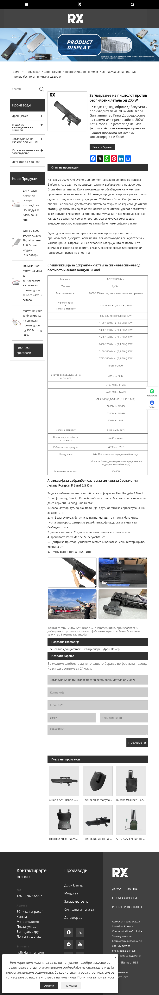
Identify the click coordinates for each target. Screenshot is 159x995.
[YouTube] (80, 944)
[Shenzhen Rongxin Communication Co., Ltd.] (76, 18)
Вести (132, 898)
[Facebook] (68, 932)
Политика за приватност (120, 974)
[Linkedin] (68, 944)
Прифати (71, 985)
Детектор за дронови (26, 162)
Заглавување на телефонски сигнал (25, 140)
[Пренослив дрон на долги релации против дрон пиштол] (97, 819)
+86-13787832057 (29, 896)
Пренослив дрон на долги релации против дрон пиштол (98, 839)
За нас (132, 889)
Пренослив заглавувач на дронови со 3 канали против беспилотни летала (65, 839)
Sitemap (126, 962)
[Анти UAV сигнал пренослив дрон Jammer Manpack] (131, 819)
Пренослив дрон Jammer (81, 72)
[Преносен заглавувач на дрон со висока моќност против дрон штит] (97, 780)
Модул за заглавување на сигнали (22, 127)
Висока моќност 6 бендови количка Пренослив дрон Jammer (132, 800)
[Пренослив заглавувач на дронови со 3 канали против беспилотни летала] (64, 819)
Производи (33, 72)
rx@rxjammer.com (30, 952)
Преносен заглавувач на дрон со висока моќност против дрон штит (98, 800)
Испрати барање (102, 147)
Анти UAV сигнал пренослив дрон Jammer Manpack (132, 839)
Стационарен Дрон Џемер (102, 649)
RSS (135, 962)
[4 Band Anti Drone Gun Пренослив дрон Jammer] (64, 780)
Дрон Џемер (52, 72)
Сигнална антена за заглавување (25, 151)
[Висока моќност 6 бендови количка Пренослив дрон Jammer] (131, 780)
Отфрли (49, 985)
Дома (116, 889)
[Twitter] (80, 932)
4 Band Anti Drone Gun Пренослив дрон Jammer (65, 800)
